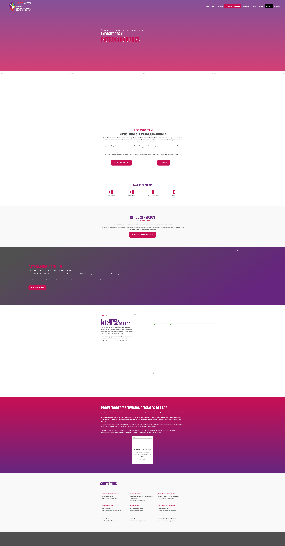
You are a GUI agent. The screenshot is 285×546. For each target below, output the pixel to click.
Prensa (254, 6)
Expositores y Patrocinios (233, 6)
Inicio (207, 6)
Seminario (220, 6)
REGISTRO (268, 6)
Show (213, 6)
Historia (261, 6)
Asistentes (246, 6)
